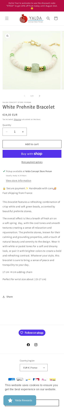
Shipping (17, 119)
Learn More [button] (12, 394)
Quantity (7, 125)
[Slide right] (39, 96)
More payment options (32, 162)
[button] (7, 18)
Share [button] (9, 296)
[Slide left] (24, 96)
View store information (18, 180)
